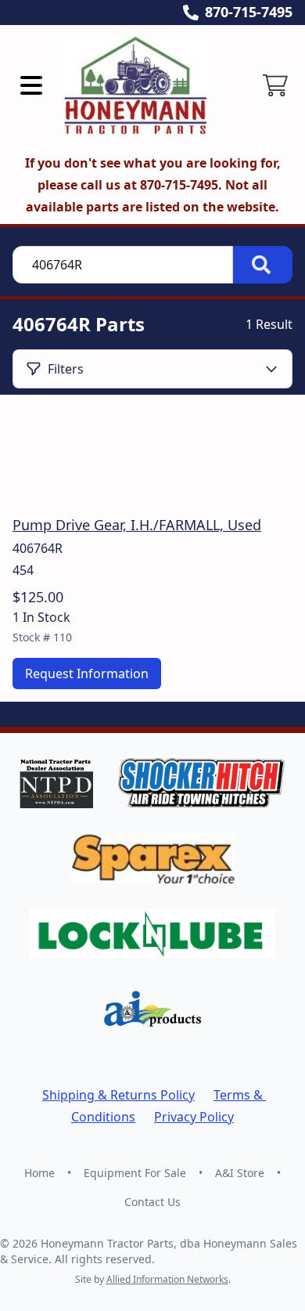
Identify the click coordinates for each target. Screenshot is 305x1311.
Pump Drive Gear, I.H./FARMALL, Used (137, 524)
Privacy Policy (194, 1116)
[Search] (262, 265)
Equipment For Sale (135, 1172)
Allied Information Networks (167, 1279)
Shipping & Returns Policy (118, 1094)
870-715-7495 (248, 11)
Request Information (87, 673)
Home (39, 1172)
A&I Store (239, 1172)
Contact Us (152, 1201)
